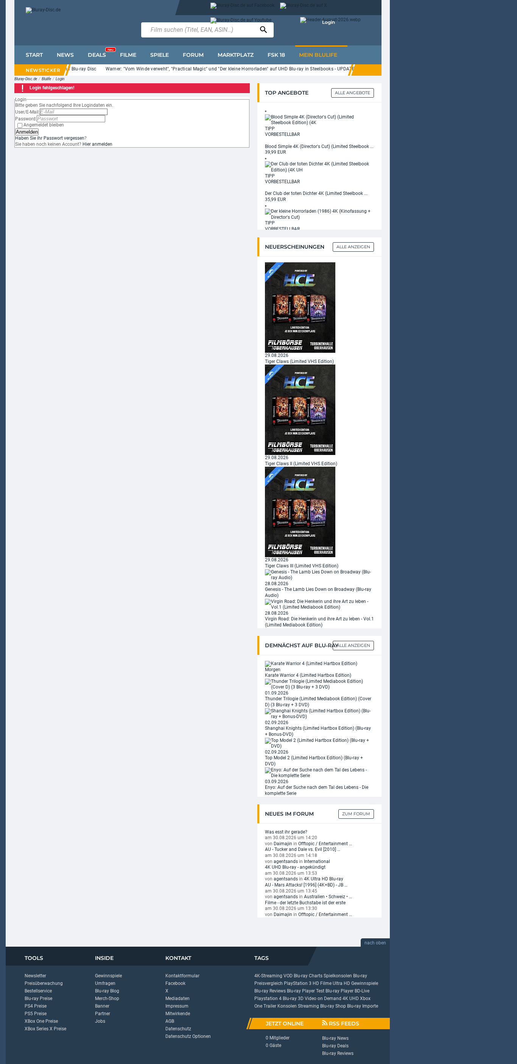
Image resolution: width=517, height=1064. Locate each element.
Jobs (100, 1021)
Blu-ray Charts (308, 975)
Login (328, 22)
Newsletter (35, 975)
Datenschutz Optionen (188, 1036)
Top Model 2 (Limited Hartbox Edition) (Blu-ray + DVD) (314, 760)
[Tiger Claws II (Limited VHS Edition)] (300, 409)
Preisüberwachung (44, 983)
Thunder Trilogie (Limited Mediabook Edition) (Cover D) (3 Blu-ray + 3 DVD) (318, 701)
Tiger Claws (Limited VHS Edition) (299, 361)
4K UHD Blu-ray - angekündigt (295, 867)
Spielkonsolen (338, 975)
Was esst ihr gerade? (286, 832)
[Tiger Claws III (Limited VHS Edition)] (300, 511)
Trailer (269, 1006)
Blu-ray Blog (107, 991)
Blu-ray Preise (38, 998)
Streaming (308, 1006)
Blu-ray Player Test (305, 991)
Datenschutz (178, 1028)
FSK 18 (276, 54)
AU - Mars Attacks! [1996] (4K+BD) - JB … (306, 885)
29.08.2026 (276, 355)
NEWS (65, 54)
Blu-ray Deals (335, 1045)
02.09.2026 (276, 722)
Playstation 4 (268, 998)
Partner (102, 1013)
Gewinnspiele (108, 975)
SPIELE (159, 54)
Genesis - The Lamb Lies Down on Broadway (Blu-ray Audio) (318, 592)
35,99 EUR (275, 199)
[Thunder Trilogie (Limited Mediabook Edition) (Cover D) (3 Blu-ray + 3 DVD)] (319, 684)
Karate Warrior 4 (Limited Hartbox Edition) (308, 675)
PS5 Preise (36, 1013)
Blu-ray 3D (293, 998)
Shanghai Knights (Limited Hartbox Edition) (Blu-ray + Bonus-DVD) (318, 731)
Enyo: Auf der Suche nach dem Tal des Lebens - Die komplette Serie (316, 790)
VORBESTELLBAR (282, 134)
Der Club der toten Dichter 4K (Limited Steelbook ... (316, 193)
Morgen (272, 669)
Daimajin (283, 843)
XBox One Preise (41, 1021)
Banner (102, 1006)
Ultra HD (341, 983)
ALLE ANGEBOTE (352, 92)
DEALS (101, 53)
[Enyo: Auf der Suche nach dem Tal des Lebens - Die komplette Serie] (319, 772)
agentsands (286, 861)
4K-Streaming (268, 975)
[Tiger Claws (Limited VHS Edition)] (300, 307)
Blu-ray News (335, 1038)
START (34, 54)
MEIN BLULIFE (318, 54)
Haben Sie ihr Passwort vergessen (49, 138)
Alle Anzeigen (353, 246)
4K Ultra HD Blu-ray (323, 879)
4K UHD (351, 998)
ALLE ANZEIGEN (353, 645)
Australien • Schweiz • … (328, 896)
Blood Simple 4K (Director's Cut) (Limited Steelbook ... (319, 146)
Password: (26, 119)
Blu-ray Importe (362, 1006)
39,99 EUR (275, 152)
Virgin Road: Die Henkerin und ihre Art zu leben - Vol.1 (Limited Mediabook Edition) (319, 622)
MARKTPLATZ (236, 54)
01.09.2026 (276, 693)
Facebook (175, 983)
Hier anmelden (97, 144)
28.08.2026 (276, 583)
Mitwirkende (177, 1013)
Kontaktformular (182, 975)
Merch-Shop (107, 998)
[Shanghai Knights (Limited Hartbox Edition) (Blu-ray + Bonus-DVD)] (319, 713)
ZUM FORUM (356, 813)
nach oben (375, 943)
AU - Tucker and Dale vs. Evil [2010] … (302, 849)
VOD (288, 975)
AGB (169, 1021)
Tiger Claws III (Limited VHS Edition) (301, 566)
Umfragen (105, 983)
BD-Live (362, 991)
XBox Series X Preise (45, 1028)
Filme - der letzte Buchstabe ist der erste (305, 902)
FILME (128, 54)
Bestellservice (38, 991)
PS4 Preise (36, 1006)
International (317, 861)
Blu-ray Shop (333, 1006)
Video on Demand (323, 998)
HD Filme (322, 983)
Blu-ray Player (339, 991)
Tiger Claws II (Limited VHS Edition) (301, 463)
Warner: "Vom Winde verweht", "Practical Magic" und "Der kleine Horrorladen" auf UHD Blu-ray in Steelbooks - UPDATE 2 (222, 69)
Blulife (46, 79)
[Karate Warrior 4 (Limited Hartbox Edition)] (311, 663)
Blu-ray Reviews (270, 991)
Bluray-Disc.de (25, 79)
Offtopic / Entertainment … (325, 843)
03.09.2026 (276, 781)
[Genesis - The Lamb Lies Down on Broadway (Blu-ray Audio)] (319, 574)
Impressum (176, 1006)
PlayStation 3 (297, 983)
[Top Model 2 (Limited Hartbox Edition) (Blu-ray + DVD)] (319, 743)
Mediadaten (177, 998)
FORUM (193, 54)
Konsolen (287, 1006)
